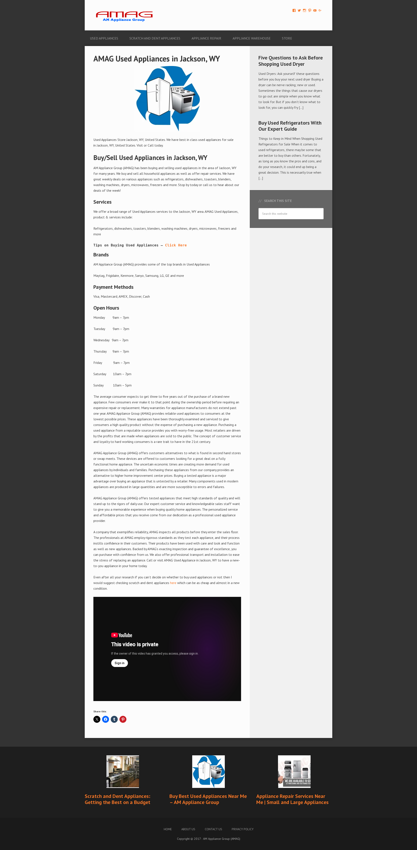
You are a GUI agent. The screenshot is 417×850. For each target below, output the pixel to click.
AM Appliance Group (126, 15)
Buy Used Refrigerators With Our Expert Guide (289, 125)
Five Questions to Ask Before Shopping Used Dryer (290, 60)
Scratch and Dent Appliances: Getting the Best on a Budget (117, 799)
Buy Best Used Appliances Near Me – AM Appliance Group (208, 799)
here (173, 583)
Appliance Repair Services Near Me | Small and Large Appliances (292, 799)
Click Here (176, 245)
